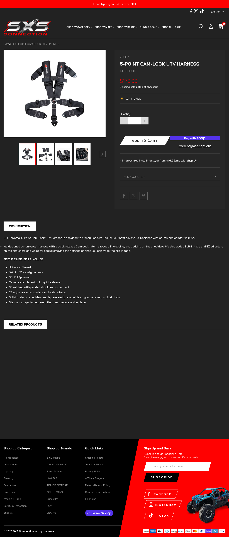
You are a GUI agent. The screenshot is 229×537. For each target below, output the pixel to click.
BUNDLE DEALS (149, 27)
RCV (49, 505)
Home (7, 44)
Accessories (11, 464)
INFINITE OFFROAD (57, 485)
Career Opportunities (97, 492)
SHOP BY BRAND (126, 27)
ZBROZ (124, 57)
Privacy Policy (93, 471)
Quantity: (125, 114)
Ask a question (134, 177)
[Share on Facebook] (124, 196)
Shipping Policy (94, 457)
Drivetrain (9, 492)
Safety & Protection (15, 505)
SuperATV (52, 498)
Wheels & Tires (12, 498)
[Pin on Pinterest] (144, 196)
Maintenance (11, 457)
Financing (90, 498)
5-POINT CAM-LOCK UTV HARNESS (37, 44)
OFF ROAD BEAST (57, 464)
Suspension (10, 485)
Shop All (8, 512)
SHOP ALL (167, 27)
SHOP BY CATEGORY (79, 27)
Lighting (8, 471)
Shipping (125, 86)
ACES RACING (55, 492)
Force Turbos (54, 471)
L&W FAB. (52, 478)
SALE (178, 27)
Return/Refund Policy (97, 485)
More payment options (195, 146)
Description (20, 226)
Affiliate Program (94, 478)
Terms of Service (94, 464)
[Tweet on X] (134, 196)
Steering (8, 478)
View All (51, 512)
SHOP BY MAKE (104, 27)
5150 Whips (53, 457)
